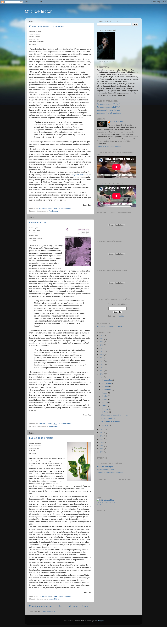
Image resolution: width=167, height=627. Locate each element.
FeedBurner (122, 316)
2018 (102, 361)
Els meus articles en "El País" (108, 104)
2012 (102, 429)
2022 (102, 348)
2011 (102, 433)
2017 (102, 364)
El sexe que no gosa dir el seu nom (46, 26)
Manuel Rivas (54, 599)
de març (105, 409)
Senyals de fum (116, 122)
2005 (102, 452)
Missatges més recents (41, 606)
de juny (105, 399)
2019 (102, 358)
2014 (102, 374)
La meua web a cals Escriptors (109, 113)
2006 (102, 449)
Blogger (100, 621)
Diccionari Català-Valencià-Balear (110, 472)
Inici (61, 606)
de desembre (107, 380)
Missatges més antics (80, 606)
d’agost (105, 393)
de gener (105, 425)
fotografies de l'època (79, 175)
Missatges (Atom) (48, 611)
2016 (102, 367)
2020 (102, 355)
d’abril (104, 406)
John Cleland (54, 426)
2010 (102, 436)
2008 (102, 442)
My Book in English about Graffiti (109, 326)
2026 (102, 335)
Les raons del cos (37, 222)
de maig (105, 402)
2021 (102, 351)
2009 (102, 439)
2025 (102, 339)
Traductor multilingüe (105, 467)
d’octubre (105, 386)
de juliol (105, 396)
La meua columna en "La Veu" (108, 110)
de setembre (107, 390)
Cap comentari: (65, 208)
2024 (102, 342)
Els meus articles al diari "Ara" (108, 107)
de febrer (105, 412)
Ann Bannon (53, 211)
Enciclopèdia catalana (105, 469)
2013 (102, 377)
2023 (102, 345)
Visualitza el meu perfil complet (109, 146)
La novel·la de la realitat (41, 438)
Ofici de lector (38, 11)
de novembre (107, 383)
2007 (102, 446)
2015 (102, 371)
